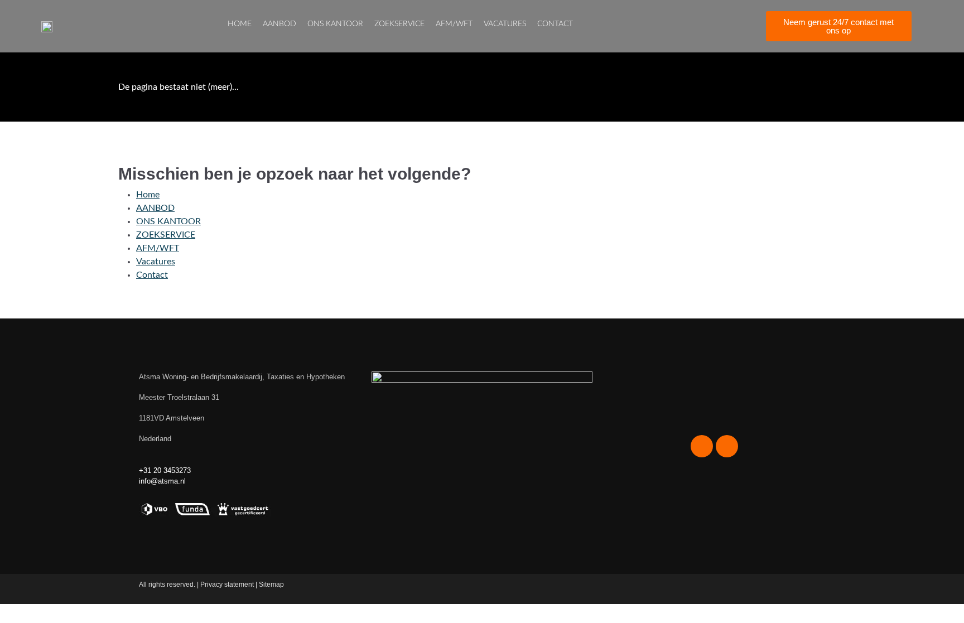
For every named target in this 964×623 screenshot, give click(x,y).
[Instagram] (696, 26)
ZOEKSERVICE (399, 24)
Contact (555, 24)
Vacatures (505, 24)
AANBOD (279, 24)
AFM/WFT (454, 24)
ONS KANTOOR (335, 24)
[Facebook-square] (676, 26)
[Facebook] (702, 446)
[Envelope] (735, 26)
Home (240, 24)
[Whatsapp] (715, 26)
